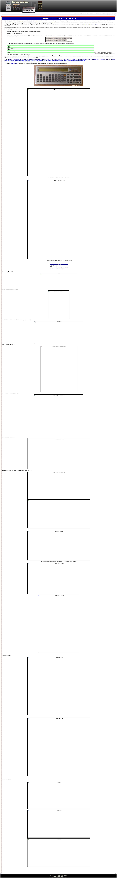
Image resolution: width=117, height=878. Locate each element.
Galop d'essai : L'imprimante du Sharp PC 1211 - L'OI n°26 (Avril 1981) (40, 59)
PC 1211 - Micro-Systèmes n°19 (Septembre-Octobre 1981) (76, 60)
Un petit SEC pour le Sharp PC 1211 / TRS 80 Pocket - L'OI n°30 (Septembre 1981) (65, 59)
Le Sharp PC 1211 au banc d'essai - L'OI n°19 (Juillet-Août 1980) (18, 59)
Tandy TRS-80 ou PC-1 (14, 63)
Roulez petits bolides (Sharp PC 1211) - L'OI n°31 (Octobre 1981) (88, 59)
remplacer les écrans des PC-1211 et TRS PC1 (91, 24)
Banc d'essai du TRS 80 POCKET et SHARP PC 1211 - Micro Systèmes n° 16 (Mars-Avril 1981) (52, 60)
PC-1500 (53, 22)
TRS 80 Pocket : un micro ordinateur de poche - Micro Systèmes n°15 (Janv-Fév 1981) (23, 60)
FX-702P (10, 22)
